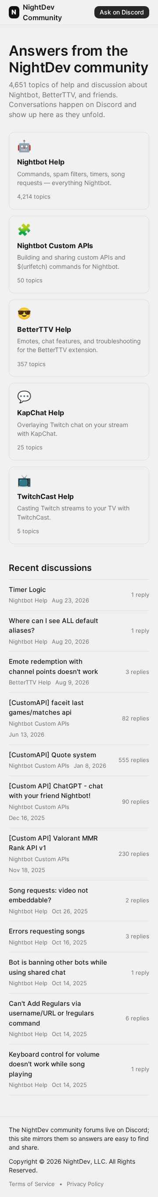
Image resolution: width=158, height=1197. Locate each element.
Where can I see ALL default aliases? (53, 625)
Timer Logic (27, 589)
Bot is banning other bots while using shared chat (58, 967)
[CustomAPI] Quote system (52, 755)
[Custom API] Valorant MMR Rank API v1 (53, 843)
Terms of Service (32, 1183)
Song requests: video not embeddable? (48, 895)
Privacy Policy (85, 1183)
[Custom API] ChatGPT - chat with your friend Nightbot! (56, 791)
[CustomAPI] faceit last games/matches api (46, 707)
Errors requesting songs (47, 931)
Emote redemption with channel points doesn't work (53, 666)
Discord (136, 1129)
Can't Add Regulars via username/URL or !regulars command (51, 1013)
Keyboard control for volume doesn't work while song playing (54, 1064)
